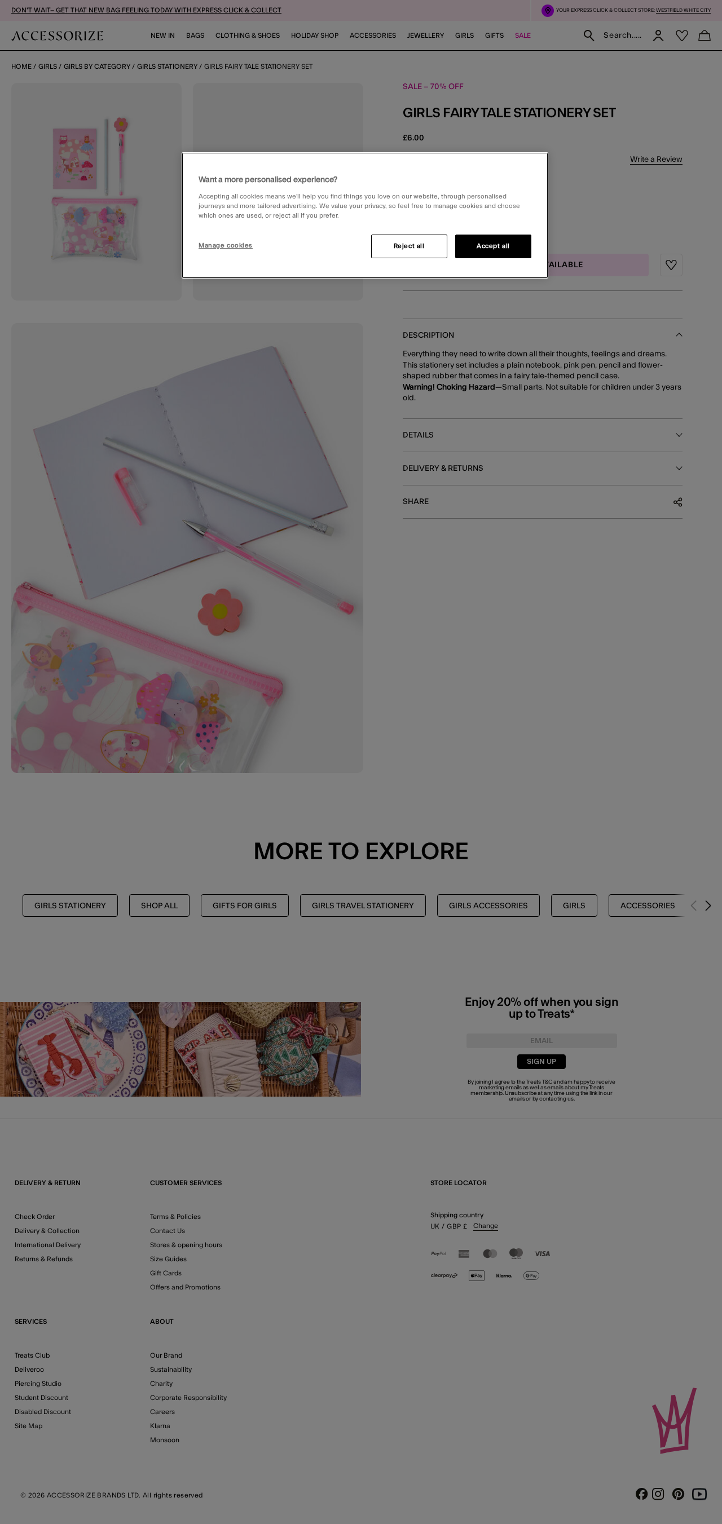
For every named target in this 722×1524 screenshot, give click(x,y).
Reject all (409, 246)
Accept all (493, 246)
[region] (365, 215)
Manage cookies (226, 245)
